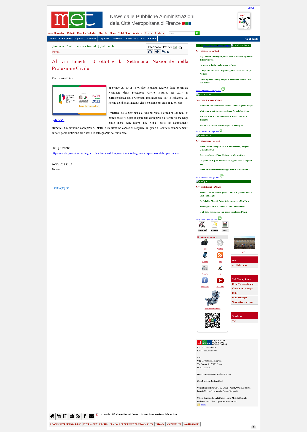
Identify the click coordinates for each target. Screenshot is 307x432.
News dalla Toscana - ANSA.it (209, 100)
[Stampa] (180, 47)
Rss (142, 38)
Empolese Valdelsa (86, 33)
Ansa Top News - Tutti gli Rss (208, 90)
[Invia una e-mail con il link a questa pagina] (175, 47)
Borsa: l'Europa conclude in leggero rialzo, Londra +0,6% (225, 169)
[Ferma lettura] (157, 52)
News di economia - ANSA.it (208, 140)
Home (53, 38)
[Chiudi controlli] (168, 52)
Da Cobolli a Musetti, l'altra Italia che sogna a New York (224, 201)
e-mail (203, 404)
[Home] (52, 416)
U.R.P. (235, 293)
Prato (148, 33)
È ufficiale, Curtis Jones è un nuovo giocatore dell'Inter (223, 211)
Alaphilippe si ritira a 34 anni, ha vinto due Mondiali (222, 206)
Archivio (91, 38)
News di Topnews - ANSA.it (207, 50)
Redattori (117, 38)
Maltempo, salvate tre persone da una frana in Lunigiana (224, 111)
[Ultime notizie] (65, 416)
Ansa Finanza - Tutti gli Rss (207, 177)
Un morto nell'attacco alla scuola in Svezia (218, 65)
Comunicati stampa (242, 288)
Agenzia (79, 38)
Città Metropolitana (243, 284)
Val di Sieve (124, 33)
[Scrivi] (91, 416)
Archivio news (239, 265)
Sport (228, 45)
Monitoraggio (191, 424)
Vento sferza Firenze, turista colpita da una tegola (221, 125)
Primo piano (65, 38)
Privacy (159, 424)
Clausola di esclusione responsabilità (131, 424)
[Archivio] (59, 416)
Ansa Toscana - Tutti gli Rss (207, 131)
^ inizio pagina (60, 188)
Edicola (152, 38)
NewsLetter (132, 38)
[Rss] (78, 416)
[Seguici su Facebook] (85, 416)
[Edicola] (72, 416)
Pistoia (159, 33)
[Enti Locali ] (107, 46)
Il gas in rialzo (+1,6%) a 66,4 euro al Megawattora (222, 155)
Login (251, 7)
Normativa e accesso (242, 302)
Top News (104, 38)
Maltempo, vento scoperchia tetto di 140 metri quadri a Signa (226, 105)
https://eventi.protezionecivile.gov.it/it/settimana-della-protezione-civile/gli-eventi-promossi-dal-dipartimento (115, 153)
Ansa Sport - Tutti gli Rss (206, 219)
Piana (113, 33)
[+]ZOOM (58, 120)
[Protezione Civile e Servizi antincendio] (75, 46)
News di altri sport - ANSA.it (208, 186)
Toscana (216, 45)
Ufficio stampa (239, 297)
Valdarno (137, 33)
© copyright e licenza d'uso (65, 424)
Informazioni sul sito (95, 424)
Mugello (103, 33)
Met (234, 321)
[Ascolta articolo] (150, 52)
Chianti (71, 33)
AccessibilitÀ (173, 424)
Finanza (223, 45)
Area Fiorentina (56, 33)
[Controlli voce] (164, 52)
